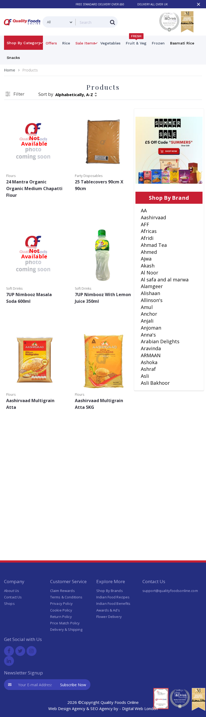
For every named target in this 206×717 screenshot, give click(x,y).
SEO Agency (101, 708)
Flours (11, 175)
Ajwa (146, 258)
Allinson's (152, 300)
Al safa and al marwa (165, 279)
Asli (145, 376)
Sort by (45, 94)
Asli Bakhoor (155, 383)
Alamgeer (152, 286)
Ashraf (148, 369)
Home (9, 70)
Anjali (147, 321)
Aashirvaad (153, 217)
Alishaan (150, 293)
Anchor (149, 314)
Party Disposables (88, 175)
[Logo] (23, 26)
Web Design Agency (66, 708)
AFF (145, 224)
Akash (147, 265)
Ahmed (149, 252)
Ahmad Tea (154, 245)
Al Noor (149, 272)
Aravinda (151, 348)
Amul (147, 307)
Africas (149, 231)
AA (144, 210)
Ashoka (149, 362)
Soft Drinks (14, 288)
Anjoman (151, 327)
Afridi (147, 238)
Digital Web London (140, 708)
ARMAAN (151, 355)
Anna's (148, 334)
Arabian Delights (160, 341)
